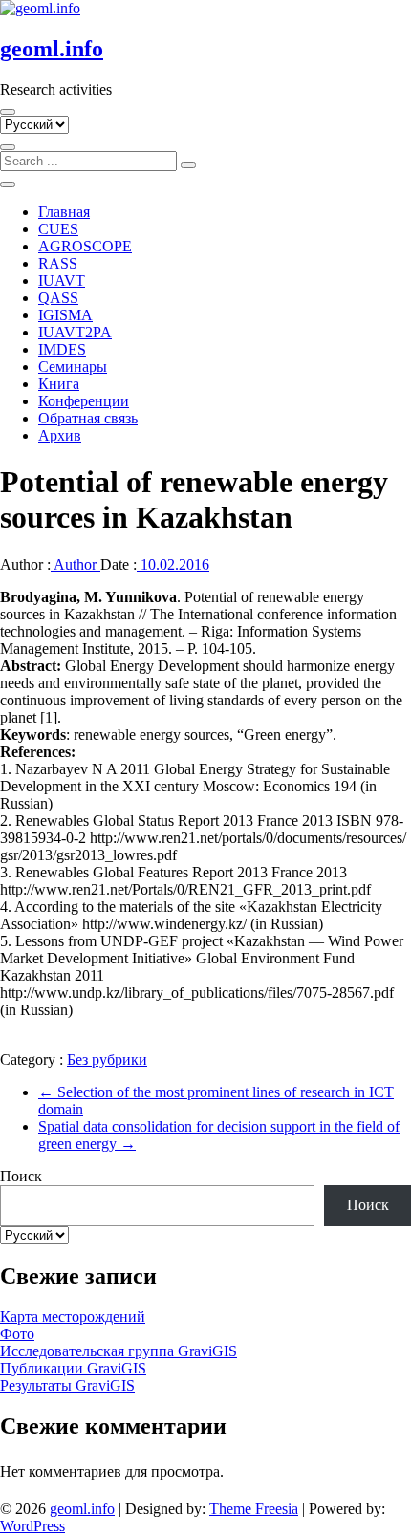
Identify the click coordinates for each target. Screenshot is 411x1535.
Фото (17, 1334)
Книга (58, 384)
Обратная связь (88, 418)
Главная (64, 212)
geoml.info (51, 48)
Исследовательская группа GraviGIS (118, 1351)
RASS (57, 263)
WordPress (32, 1526)
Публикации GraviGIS (73, 1368)
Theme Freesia (253, 1509)
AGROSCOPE (85, 246)
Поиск (21, 1176)
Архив (59, 435)
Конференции (83, 401)
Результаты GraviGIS (67, 1385)
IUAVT (61, 280)
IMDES (62, 349)
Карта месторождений (72, 1316)
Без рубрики (107, 1059)
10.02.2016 (173, 564)
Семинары (72, 366)
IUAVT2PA (75, 332)
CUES (58, 229)
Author (75, 564)
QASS (58, 298)
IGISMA (65, 315)
